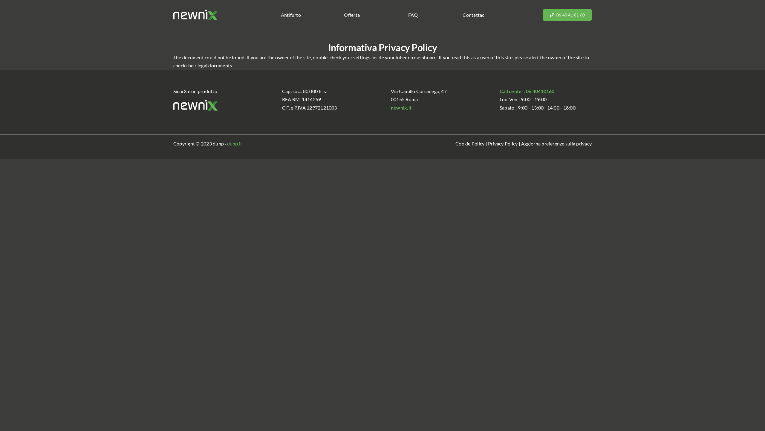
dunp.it (234, 143)
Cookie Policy (469, 143)
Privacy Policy (503, 143)
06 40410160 (540, 91)
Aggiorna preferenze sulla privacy (556, 143)
